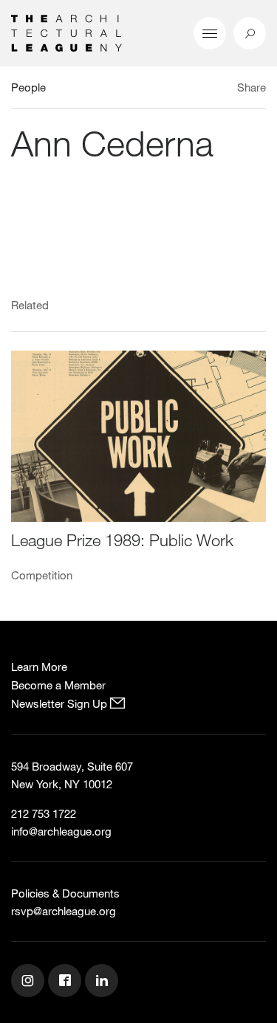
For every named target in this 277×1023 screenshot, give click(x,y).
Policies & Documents (65, 893)
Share (251, 87)
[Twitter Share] (208, 89)
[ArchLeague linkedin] (103, 982)
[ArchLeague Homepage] (66, 31)
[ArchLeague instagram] (29, 982)
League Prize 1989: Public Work (122, 540)
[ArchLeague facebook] (66, 982)
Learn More (39, 666)
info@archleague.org (61, 831)
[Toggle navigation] (210, 33)
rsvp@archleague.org (63, 910)
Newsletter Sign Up (60, 703)
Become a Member (58, 685)
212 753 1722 (43, 813)
